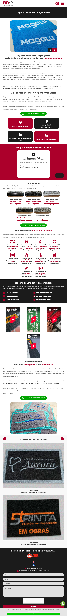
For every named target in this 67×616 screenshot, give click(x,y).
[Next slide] (54, 50)
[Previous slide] (50, 50)
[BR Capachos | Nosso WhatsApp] (62, 603)
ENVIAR (33, 607)
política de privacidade (33, 611)
